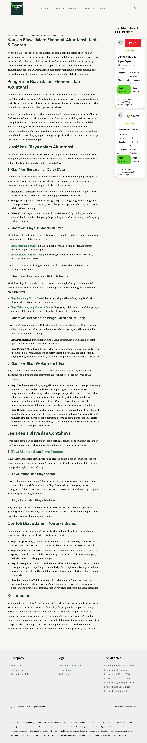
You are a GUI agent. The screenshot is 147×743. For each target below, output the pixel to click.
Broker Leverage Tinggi (117, 686)
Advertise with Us (20, 674)
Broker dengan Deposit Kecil (120, 682)
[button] (62, 8)
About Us (16, 665)
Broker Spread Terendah (117, 678)
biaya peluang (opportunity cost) (65, 324)
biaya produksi (33, 61)
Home (10, 35)
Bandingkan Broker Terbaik (119, 665)
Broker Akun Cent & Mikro (118, 674)
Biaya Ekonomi (52, 451)
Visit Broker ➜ (123, 90)
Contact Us (17, 669)
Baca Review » (136, 90)
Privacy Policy (64, 669)
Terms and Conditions (69, 665)
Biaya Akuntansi (23, 451)
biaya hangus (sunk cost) (64, 370)
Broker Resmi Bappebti (116, 691)
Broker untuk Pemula (115, 669)
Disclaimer (63, 674)
